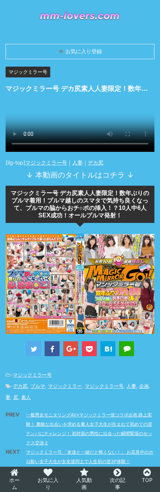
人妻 (77, 162)
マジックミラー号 (46, 162)
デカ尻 (95, 162)
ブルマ (38, 386)
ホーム (14, 483)
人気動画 (84, 483)
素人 (26, 397)
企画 (144, 386)
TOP (147, 480)
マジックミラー (65, 386)
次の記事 (117, 483)
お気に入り (48, 483)
